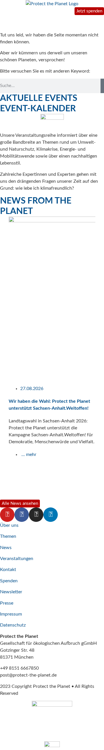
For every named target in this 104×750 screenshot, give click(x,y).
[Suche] (102, 86)
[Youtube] (7, 514)
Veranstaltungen (16, 558)
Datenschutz (13, 625)
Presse (6, 603)
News (6, 547)
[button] (2, 357)
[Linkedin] (50, 514)
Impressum (11, 614)
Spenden (9, 581)
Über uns (9, 525)
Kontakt (8, 569)
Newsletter (11, 592)
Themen (8, 536)
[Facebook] (21, 514)
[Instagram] (36, 514)
